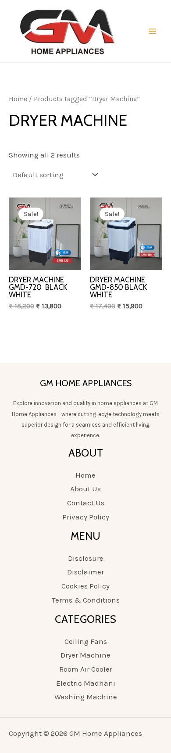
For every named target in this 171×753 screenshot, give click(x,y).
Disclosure (85, 558)
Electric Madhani (85, 683)
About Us (85, 488)
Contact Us (85, 502)
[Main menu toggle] (152, 31)
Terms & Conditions (86, 600)
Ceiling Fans (85, 641)
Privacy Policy (85, 516)
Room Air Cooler (85, 669)
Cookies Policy (85, 585)
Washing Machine (85, 696)
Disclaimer (85, 571)
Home (18, 99)
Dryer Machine (85, 655)
